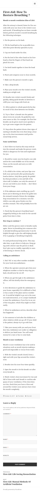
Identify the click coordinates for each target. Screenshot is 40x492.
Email (5, 447)
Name (5, 439)
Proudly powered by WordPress (12, 489)
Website (6, 455)
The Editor (21, 396)
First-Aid (29, 396)
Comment (7, 414)
